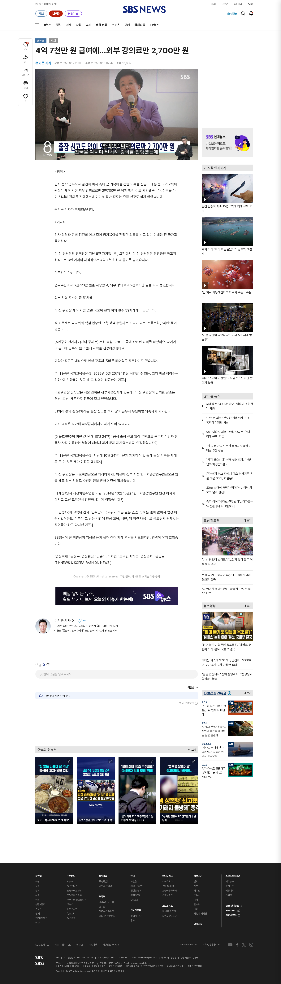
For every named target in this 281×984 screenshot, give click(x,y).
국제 (88, 25)
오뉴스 (70, 904)
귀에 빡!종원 (168, 886)
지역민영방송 (211, 945)
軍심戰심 (103, 881)
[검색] (243, 13)
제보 (196, 886)
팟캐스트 (230, 886)
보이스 (102, 906)
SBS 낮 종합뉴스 (107, 915)
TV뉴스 (154, 25)
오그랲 (204, 702)
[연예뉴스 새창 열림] (227, 142)
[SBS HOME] (250, 4)
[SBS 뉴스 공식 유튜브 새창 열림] (230, 944)
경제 (68, 25)
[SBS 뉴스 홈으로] (144, 9)
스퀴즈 (229, 895)
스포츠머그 (167, 881)
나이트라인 (72, 909)
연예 (127, 25)
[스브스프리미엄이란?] (230, 693)
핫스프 (204, 723)
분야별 (38, 875)
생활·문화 (101, 25)
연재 (133, 875)
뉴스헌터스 (72, 886)
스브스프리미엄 (233, 875)
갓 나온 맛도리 (169, 911)
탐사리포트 (136, 909)
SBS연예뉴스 (232, 905)
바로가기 (198, 875)
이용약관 (93, 944)
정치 (58, 25)
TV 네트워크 (41, 918)
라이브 (197, 890)
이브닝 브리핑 (105, 886)
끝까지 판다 (136, 915)
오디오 (102, 895)
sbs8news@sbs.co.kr (147, 957)
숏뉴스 (197, 895)
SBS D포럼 (231, 915)
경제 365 (135, 895)
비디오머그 (167, 875)
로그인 (225, 4)
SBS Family (188, 945)
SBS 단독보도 (137, 886)
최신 (37, 881)
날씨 (196, 881)
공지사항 (198, 924)
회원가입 (238, 4)
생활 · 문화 (40, 904)
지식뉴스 (230, 881)
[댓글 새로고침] (48, 664)
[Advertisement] (116, 725)
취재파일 (139, 25)
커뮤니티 (230, 890)
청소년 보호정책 (195, 966)
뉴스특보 (71, 918)
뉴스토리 (71, 913)
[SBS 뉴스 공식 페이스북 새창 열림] (237, 945)
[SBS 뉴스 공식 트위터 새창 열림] (244, 944)
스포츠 (116, 25)
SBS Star (231, 910)
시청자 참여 (63, 945)
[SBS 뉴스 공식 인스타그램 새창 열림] (251, 944)
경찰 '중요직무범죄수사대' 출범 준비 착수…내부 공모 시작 (87, 630)
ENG (213, 4)
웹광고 (79, 944)
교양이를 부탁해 (169, 890)
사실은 (134, 881)
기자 (196, 899)
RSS (196, 909)
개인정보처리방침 (111, 944)
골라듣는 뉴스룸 (106, 902)
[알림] (251, 13)
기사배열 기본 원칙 (175, 966)
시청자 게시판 (200, 913)
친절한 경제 (136, 890)
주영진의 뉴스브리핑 (76, 899)
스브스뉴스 (167, 904)
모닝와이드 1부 (74, 890)
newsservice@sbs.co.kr (141, 963)
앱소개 (197, 904)
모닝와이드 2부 (74, 895)
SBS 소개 (42, 945)
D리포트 (134, 899)
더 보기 (191, 748)
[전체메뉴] (37, 25)
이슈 (37, 922)
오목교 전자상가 (169, 915)
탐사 (133, 920)
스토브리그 (167, 895)
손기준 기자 (62, 621)
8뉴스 (47, 25)
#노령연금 (232, 13)
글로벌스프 (206, 744)
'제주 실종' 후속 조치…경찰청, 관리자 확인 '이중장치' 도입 (87, 625)
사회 (78, 25)
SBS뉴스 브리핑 (106, 911)
